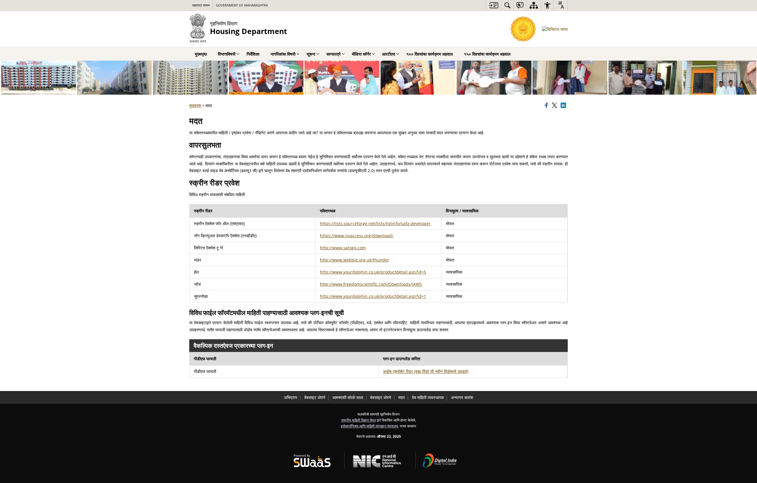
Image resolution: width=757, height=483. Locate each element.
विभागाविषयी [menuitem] (226, 54)
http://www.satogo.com (343, 248)
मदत (401, 397)
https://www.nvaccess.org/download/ (356, 235)
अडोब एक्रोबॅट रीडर (425, 371)
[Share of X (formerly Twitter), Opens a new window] (555, 105)
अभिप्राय (290, 397)
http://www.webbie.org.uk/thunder (354, 260)
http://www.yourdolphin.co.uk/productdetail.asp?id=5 (373, 272)
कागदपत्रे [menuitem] (333, 54)
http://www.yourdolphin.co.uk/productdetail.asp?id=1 (373, 296)
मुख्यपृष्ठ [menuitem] (201, 54)
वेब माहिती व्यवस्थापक (428, 397)
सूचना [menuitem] (311, 54)
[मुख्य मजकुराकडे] (493, 5)
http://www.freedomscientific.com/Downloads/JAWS (371, 284)
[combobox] (560, 5)
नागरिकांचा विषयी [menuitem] (283, 54)
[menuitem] (507, 5)
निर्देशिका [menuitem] (253, 54)
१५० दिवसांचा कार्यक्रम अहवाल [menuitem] (487, 54)
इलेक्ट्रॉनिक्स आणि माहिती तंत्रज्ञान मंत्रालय (369, 426)
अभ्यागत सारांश (462, 397)
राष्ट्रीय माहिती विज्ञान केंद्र (358, 420)
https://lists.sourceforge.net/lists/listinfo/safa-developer (375, 223)
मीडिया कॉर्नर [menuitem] (361, 54)
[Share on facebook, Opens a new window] (547, 105)
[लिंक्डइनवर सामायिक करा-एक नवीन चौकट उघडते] (564, 105)
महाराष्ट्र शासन (201, 5)
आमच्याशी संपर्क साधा (347, 397)
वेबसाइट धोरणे (314, 397)
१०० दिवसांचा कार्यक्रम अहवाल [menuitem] (429, 54)
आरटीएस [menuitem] (388, 54)
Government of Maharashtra (242, 5)
